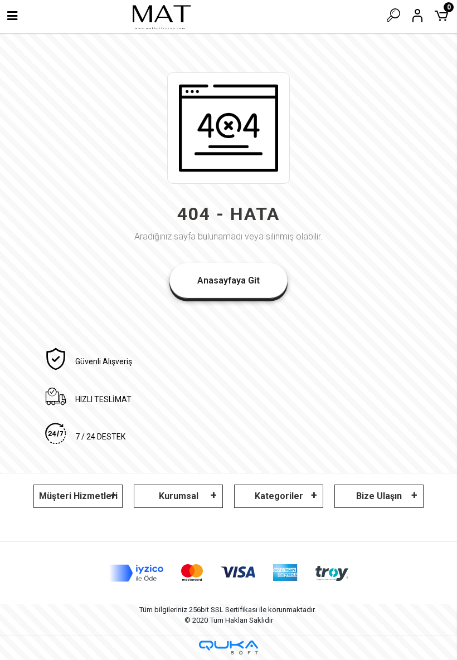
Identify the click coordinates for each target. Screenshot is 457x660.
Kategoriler (279, 496)
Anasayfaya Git (228, 280)
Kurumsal (178, 496)
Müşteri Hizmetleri (78, 496)
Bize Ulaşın (379, 496)
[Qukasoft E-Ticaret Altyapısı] (228, 647)
